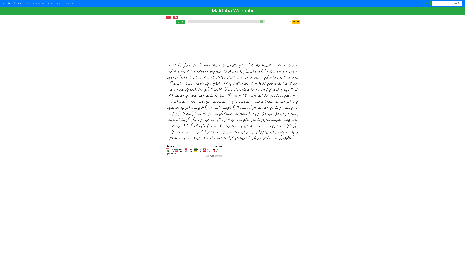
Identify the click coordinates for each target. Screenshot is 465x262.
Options (59, 3)
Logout (69, 3)
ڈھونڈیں (427, 3)
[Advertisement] (232, 43)
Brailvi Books (48, 3)
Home (21, 3)
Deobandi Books (32, 3)
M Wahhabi (8, 3)
